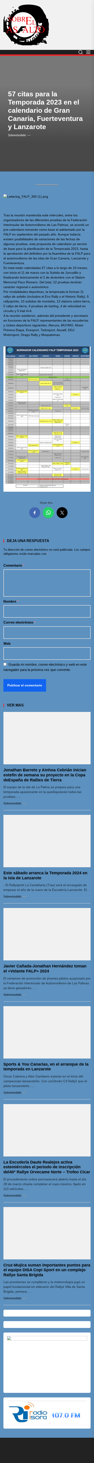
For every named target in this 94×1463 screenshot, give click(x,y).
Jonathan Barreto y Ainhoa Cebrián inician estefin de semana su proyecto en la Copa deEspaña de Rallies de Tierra (44, 775)
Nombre (10, 601)
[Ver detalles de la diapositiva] (47, 1362)
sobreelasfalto (17, 135)
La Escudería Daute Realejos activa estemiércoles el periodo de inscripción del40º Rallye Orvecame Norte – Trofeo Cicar (46, 1167)
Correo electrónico (19, 622)
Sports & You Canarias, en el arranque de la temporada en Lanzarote (46, 1067)
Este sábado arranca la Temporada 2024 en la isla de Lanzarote (45, 875)
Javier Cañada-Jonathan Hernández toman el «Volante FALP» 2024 (44, 968)
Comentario (13, 565)
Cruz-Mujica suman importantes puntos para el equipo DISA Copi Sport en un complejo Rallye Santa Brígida (46, 1270)
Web (6, 643)
